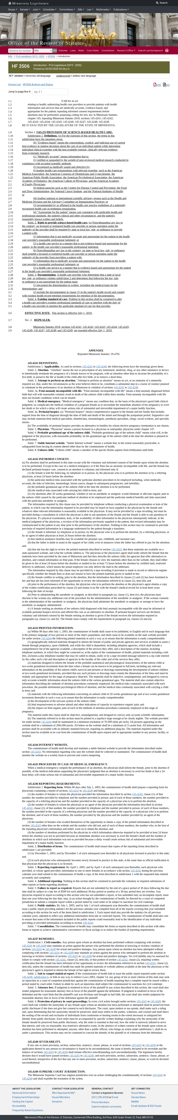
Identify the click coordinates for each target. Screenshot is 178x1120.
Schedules (49, 9)
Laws (73, 50)
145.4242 (137, 794)
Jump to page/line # (19, 91)
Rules (81, 50)
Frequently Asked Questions (27, 1110)
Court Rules (93, 50)
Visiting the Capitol (22, 1101)
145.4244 (46, 638)
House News (138, 1092)
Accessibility (19, 1106)
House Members (61, 1097)
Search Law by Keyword (150, 50)
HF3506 (51, 56)
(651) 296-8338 (100, 1097)
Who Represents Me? (63, 1092)
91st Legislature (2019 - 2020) (30, 56)
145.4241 (87, 366)
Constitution (108, 50)
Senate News (138, 1097)
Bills (80, 9)
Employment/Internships (26, 1097)
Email (115, 1097)
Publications (120, 9)
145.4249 (101, 366)
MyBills (135, 1101)
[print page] (167, 50)
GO (54, 50)
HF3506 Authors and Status (38, 84)
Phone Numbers (100, 1102)
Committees (66, 9)
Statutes (63, 50)
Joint (35, 9)
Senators (57, 1101)
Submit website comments (106, 1106)
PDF (158, 85)
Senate (24, 9)
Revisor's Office (125, 50)
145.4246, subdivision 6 (35, 977)
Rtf (168, 85)
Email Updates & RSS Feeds (146, 1106)
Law (89, 9)
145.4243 (116, 549)
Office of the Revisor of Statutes (46, 42)
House (11, 9)
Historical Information (24, 1092)
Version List (14, 84)
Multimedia (102, 9)
